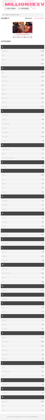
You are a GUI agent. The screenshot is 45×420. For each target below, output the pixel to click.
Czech (4, 141)
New (26, 18)
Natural (4, 290)
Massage (5, 269)
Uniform (4, 384)
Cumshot (5, 136)
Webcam (5, 401)
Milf (3, 282)
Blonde (4, 94)
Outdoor (4, 299)
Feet (3, 179)
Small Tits (5, 342)
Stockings (5, 354)
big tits (21, 37)
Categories (25, 8)
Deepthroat (5, 149)
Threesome (5, 371)
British (4, 102)
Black (4, 89)
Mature (4, 277)
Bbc (3, 72)
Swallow (5, 359)
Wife (3, 410)
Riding (4, 324)
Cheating (5, 115)
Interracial (5, 235)
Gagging (5, 201)
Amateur (5, 51)
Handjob (5, 222)
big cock (28, 37)
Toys (3, 376)
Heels (4, 226)
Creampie (5, 132)
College (4, 119)
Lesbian (4, 256)
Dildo (3, 154)
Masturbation (6, 273)
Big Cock (5, 81)
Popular (37, 18)
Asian (4, 60)
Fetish (4, 183)
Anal (3, 55)
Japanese (5, 243)
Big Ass (4, 77)
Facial (4, 175)
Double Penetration (8, 158)
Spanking (5, 350)
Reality (4, 320)
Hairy (3, 218)
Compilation (6, 124)
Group (4, 209)
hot (16, 37)
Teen (3, 367)
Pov (3, 307)
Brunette (4, 107)
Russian (4, 329)
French (4, 192)
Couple (4, 128)
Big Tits (4, 85)
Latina (4, 252)
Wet (3, 406)
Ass (3, 64)
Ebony (4, 166)
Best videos (11, 8)
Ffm (3, 188)
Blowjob (4, 98)
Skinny (4, 337)
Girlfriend (5, 205)
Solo (3, 346)
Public (4, 312)
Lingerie (4, 260)
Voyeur (4, 393)
